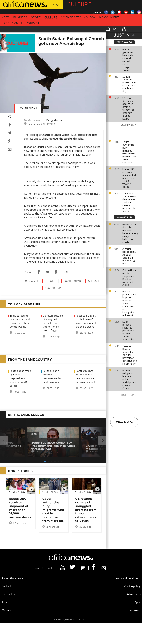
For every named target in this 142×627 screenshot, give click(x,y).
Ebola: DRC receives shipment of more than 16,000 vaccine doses (129, 178)
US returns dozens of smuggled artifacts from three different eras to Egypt (128, 108)
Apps (137, 602)
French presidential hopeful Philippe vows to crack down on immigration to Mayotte (129, 303)
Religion (50, 281)
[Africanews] (23, 3)
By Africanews (32, 120)
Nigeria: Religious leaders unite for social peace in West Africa (129, 379)
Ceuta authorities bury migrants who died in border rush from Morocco (129, 152)
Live (114, 29)
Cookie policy (132, 586)
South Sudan (28, 108)
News (5, 17)
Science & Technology (78, 17)
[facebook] (94, 568)
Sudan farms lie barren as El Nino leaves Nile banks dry (129, 84)
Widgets (6, 610)
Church (93, 281)
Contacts (7, 586)
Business (20, 17)
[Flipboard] (83, 568)
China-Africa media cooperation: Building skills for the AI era (129, 277)
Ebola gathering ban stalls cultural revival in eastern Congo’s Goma (127, 59)
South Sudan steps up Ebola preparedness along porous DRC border (20, 378)
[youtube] (63, 568)
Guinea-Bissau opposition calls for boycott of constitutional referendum (130, 355)
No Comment (109, 17)
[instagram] (103, 568)
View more (124, 422)
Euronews (135, 610)
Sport (36, 17)
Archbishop (53, 288)
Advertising (133, 594)
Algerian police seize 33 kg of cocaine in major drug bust (129, 256)
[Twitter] (73, 568)
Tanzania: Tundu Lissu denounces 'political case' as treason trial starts (129, 202)
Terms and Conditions (127, 578)
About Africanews (12, 578)
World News (16, 492)
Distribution (8, 594)
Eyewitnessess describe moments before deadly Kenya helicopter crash (130, 233)
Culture (50, 17)
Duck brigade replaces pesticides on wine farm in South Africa (129, 330)
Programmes (11, 23)
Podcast (32, 23)
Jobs (4, 602)
